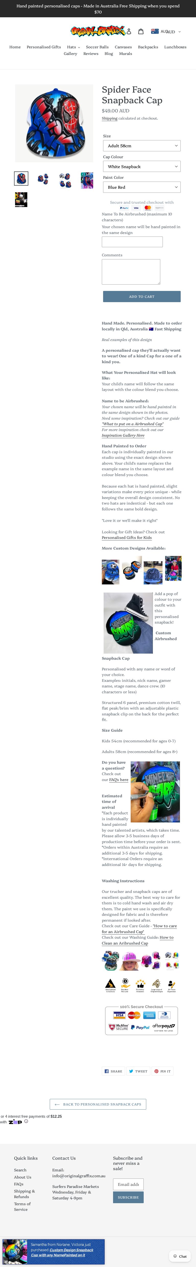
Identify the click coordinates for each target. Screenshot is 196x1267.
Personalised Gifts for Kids (127, 537)
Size (107, 135)
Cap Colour (113, 156)
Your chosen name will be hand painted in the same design (141, 229)
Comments (112, 254)
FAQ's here (118, 779)
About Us (22, 1177)
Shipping (109, 118)
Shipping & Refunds (24, 1193)
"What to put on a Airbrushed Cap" (132, 423)
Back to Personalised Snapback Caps (101, 1104)
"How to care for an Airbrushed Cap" (139, 928)
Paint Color (113, 177)
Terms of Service (22, 1206)
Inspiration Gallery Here (123, 435)
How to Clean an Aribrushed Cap (138, 940)
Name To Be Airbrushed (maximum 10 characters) (137, 216)
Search (20, 1169)
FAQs (18, 1183)
